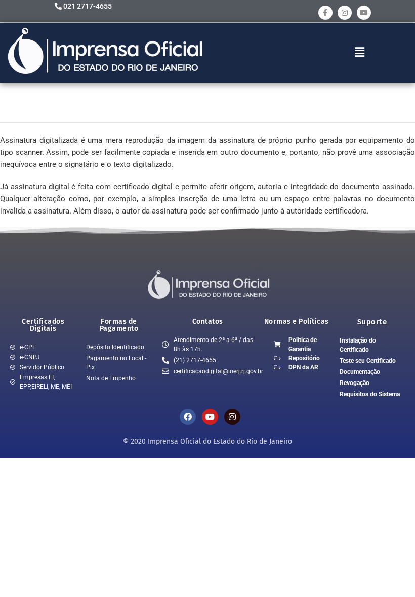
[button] (359, 52)
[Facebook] (188, 417)
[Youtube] (364, 13)
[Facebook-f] (325, 13)
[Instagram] (345, 13)
